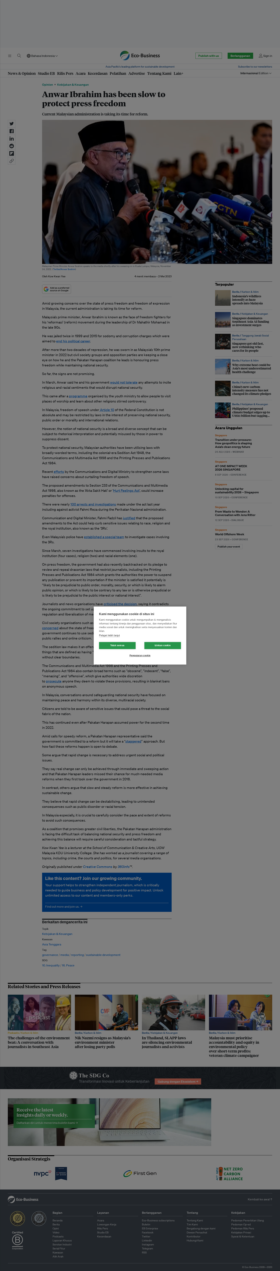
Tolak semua (117, 645)
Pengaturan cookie (140, 655)
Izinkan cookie (163, 645)
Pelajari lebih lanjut (109, 635)
